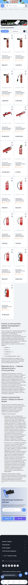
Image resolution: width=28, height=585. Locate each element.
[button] (12, 36)
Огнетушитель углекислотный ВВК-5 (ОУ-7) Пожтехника (19, 92)
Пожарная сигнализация (14, 9)
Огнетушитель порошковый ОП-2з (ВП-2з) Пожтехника (6, 199)
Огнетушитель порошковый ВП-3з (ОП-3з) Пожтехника (19, 199)
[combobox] (15, 5)
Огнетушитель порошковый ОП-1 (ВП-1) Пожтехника (20, 164)
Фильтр (5, 31)
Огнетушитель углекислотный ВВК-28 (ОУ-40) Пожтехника (20, 128)
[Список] (26, 31)
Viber (19, 518)
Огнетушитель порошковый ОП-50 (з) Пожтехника (20, 271)
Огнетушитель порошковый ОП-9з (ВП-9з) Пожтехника (6, 271)
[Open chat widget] (26, 573)
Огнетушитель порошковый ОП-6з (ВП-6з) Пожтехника (19, 235)
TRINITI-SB (5, 9)
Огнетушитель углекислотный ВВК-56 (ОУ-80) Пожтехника (6, 164)
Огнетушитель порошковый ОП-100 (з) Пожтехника (7, 306)
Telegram (7, 518)
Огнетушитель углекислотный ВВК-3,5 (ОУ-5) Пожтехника (7, 92)
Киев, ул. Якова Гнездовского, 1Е (12, 561)
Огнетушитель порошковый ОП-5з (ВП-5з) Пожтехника (6, 235)
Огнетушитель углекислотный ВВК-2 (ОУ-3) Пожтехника (19, 57)
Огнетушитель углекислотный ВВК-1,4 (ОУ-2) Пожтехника (7, 57)
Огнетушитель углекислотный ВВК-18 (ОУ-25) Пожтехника (6, 128)
